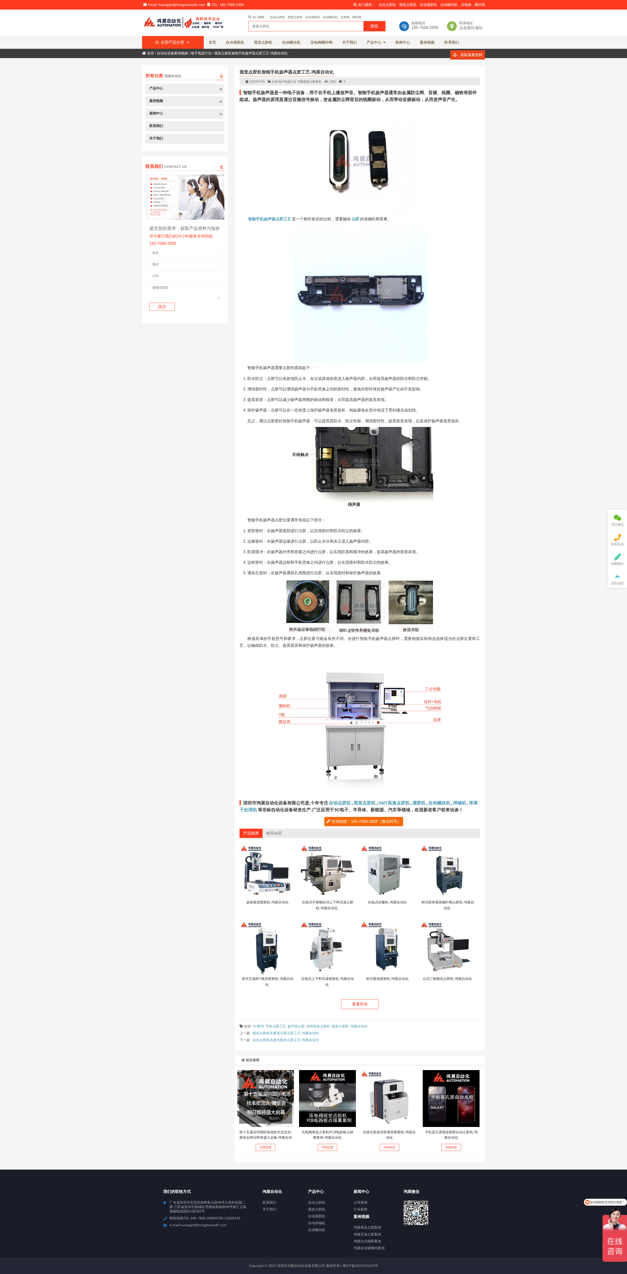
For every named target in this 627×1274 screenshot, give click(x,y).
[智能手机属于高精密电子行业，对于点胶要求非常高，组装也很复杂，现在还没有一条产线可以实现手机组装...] (451, 1098)
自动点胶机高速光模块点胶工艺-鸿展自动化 (286, 1040)
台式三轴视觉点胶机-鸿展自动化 (447, 979)
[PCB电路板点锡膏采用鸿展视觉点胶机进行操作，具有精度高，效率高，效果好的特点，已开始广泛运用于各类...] (327, 1098)
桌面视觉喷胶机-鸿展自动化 (267, 902)
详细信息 (265, 1147)
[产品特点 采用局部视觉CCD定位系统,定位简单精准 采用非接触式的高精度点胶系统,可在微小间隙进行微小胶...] (389, 1098)
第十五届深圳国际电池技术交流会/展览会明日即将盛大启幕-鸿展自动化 (265, 1137)
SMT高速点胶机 (394, 802)
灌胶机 (419, 802)
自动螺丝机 (449, 5)
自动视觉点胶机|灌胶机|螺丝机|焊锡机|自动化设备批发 (185, 23)
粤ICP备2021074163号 (360, 1266)
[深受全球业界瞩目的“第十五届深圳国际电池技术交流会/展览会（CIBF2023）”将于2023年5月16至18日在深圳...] (265, 1098)
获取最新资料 (470, 55)
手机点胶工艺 (275, 1026)
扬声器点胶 (296, 1026)
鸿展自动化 (358, 1026)
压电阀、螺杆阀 (473, 5)
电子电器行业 (287, 81)
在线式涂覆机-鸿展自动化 (387, 902)
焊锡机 (459, 802)
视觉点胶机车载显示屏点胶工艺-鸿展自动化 (286, 1033)
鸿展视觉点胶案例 (309, 81)
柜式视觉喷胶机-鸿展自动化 (387, 979)
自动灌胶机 (428, 5)
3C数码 (258, 1026)
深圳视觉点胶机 (318, 1026)
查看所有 (360, 1004)
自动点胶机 (387, 5)
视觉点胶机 (407, 5)
